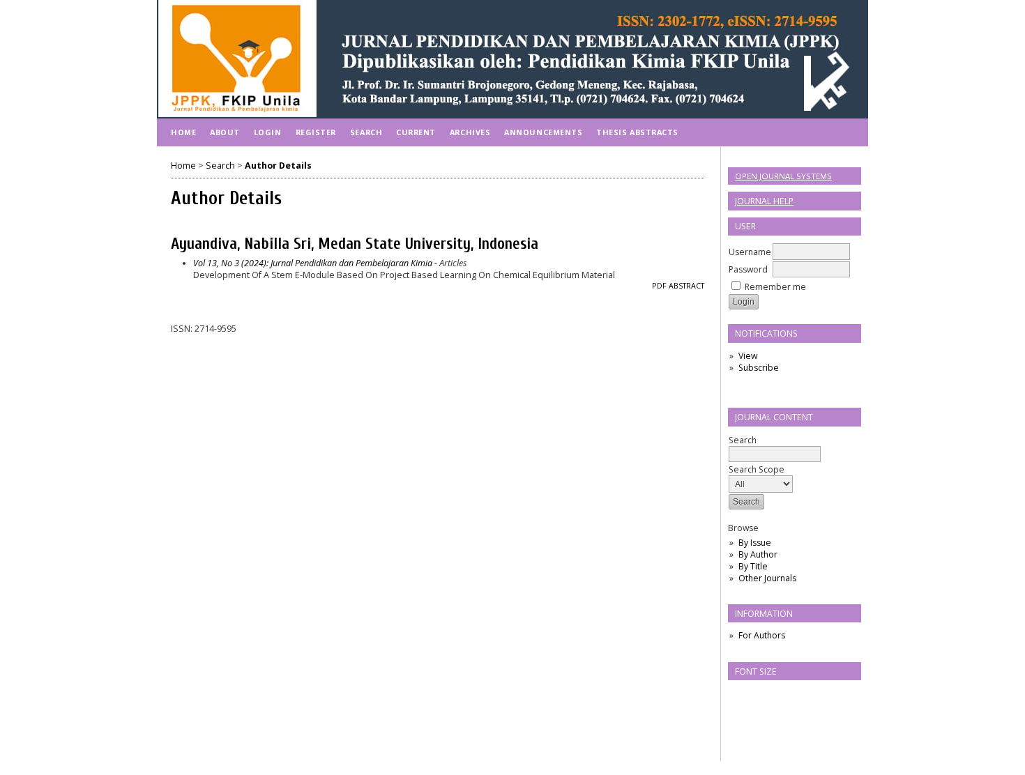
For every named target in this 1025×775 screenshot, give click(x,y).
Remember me (775, 287)
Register (316, 132)
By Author (757, 554)
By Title (753, 566)
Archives (470, 132)
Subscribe (758, 368)
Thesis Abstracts (637, 132)
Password (748, 269)
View (747, 356)
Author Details (278, 165)
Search (743, 440)
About (225, 132)
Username (750, 252)
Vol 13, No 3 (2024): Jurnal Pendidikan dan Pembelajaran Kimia (312, 263)
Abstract (686, 286)
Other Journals (767, 578)
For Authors (761, 635)
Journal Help (764, 201)
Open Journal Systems (783, 176)
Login (268, 132)
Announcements (543, 132)
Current (416, 132)
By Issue (754, 542)
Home (183, 132)
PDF (659, 286)
